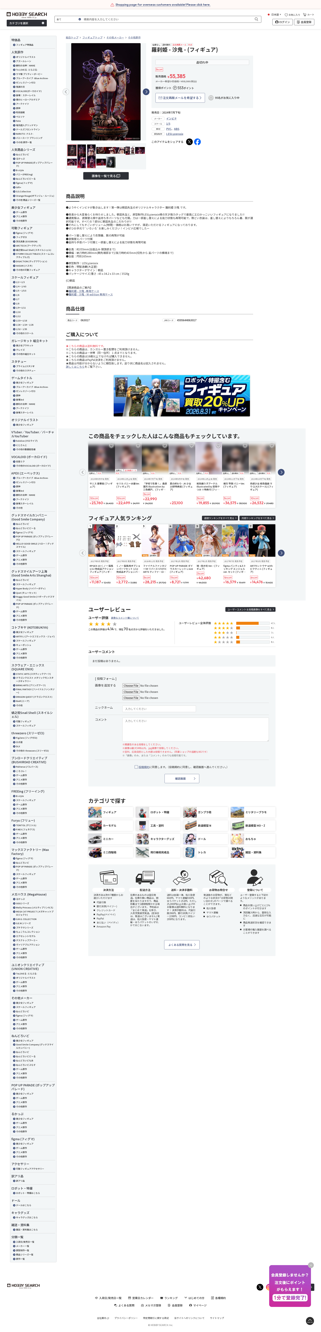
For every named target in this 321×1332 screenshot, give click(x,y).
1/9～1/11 (21, 307)
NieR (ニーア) (22, 701)
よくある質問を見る (180, 945)
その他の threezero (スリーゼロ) (32, 750)
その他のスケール (24, 333)
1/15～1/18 (21, 320)
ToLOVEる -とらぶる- (26, 973)
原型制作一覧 (22, 1250)
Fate (18, 120)
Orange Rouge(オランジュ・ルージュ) (35, 195)
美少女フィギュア (24, 382)
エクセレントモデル (26, 936)
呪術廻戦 (20, 112)
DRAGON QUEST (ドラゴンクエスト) (34, 696)
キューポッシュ (23, 645)
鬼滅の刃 (20, 86)
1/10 (18, 312)
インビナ (171, 118)
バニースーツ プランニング (29, 137)
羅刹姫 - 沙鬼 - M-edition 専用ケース (91, 294)
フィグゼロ (21, 237)
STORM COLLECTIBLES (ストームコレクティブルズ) (35, 255)
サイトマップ (217, 1317)
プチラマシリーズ (24, 927)
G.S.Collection (23, 191)
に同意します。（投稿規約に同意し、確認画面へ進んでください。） (184, 767)
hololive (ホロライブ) (27, 440)
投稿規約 (144, 767)
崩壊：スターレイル (26, 95)
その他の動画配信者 (26, 449)
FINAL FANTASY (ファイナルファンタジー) (35, 691)
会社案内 (101, 1317)
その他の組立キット (26, 354)
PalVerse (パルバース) (27, 766)
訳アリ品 (20, 1180)
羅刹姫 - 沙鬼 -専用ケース (84, 291)
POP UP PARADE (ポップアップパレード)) (34, 538)
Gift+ (18, 187)
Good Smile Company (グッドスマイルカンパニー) (35, 1046)
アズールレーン (23, 61)
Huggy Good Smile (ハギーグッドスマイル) (35, 598)
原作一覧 (20, 1258)
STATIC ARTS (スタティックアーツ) (33, 673)
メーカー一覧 (22, 1246)
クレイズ (20, 349)
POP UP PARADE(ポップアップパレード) (34, 164)
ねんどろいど (22, 154)
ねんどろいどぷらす (26, 1064)
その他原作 (21, 220)
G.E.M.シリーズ (23, 923)
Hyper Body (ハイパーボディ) (30, 588)
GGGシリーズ (22, 903)
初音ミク (20, 461)
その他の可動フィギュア (28, 269)
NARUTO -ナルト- (25, 133)
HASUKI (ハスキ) (24, 265)
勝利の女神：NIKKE (25, 65)
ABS (176, 129)
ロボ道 (19, 742)
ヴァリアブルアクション (28, 944)
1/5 (168, 124)
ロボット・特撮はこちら (28, 1193)
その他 (19, 507)
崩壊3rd (20, 399)
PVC (168, 129)
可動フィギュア (23, 721)
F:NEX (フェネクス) (25, 829)
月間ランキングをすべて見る (257, 518)
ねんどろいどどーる (26, 178)
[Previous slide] (66, 91)
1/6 (17, 295)
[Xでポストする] (189, 141)
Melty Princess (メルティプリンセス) (34, 907)
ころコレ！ (21, 771)
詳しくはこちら (75, 367)
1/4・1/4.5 (21, 286)
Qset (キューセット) (26, 592)
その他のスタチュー (26, 370)
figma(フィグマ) (24, 182)
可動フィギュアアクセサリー (30, 1168)
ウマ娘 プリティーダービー (29, 74)
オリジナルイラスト (26, 57)
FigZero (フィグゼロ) (26, 737)
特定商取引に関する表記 (156, 1317)
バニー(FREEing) (24, 174)
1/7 (17, 299)
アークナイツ (22, 103)
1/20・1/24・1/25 (24, 324)
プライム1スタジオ (25, 366)
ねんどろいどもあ (24, 1060)
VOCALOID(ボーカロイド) (29, 91)
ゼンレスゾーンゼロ (25, 82)
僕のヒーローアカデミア (28, 99)
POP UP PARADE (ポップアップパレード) (34, 605)
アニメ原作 (21, 216)
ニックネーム (104, 707)
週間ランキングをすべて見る (219, 518)
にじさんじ (21, 445)
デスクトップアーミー (27, 940)
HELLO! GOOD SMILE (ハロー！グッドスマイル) (35, 545)
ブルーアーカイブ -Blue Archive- (32, 78)
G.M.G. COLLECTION (26, 919)
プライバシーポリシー (126, 1317)
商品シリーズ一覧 (24, 1254)
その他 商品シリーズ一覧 (28, 200)
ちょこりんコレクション (28, 931)
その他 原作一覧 (24, 142)
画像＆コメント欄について (125, 617)
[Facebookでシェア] (197, 141)
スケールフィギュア (26, 551)
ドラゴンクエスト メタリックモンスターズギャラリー (35, 679)
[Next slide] (146, 91)
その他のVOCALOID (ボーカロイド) (33, 465)
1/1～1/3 (20, 282)
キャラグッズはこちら (27, 1217)
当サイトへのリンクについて (189, 1317)
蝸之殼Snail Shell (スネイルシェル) (33, 250)
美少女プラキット (24, 345)
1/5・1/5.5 (21, 290)
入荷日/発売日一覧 (25, 1241)
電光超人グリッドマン (27, 125)
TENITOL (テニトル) (26, 825)
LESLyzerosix (174, 134)
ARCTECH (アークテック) (28, 245)
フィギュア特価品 (24, 44)
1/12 (18, 316)
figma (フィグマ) (24, 232)
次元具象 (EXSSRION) (26, 241)
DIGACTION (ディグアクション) (31, 261)
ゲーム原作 (21, 212)
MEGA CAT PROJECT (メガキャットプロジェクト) (35, 913)
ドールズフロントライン (28, 129)
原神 (18, 108)
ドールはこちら (23, 1205)
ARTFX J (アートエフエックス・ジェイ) (35, 636)
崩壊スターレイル (24, 412)
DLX (18, 746)
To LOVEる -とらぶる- (27, 69)
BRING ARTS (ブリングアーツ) (31, 685)
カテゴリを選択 (18, 23)
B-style (20, 170)
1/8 (17, 303)
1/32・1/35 (21, 329)
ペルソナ (20, 116)
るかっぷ (20, 158)
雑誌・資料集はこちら (27, 1229)
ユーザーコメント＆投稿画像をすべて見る (250, 609)
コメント (101, 719)
